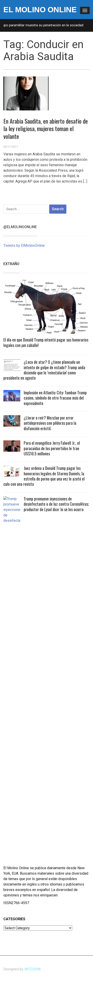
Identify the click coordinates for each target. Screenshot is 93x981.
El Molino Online (40, 9)
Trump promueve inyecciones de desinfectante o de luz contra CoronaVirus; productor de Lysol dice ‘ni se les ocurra (56, 504)
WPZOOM (32, 969)
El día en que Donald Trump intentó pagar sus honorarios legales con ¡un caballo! (45, 342)
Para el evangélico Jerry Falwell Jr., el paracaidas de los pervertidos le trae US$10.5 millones (52, 448)
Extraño (11, 264)
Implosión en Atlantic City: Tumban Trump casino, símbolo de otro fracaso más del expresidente (55, 398)
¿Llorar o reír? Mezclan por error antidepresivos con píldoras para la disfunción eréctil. (50, 423)
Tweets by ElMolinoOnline (24, 245)
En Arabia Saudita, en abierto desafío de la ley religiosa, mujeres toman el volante (45, 129)
